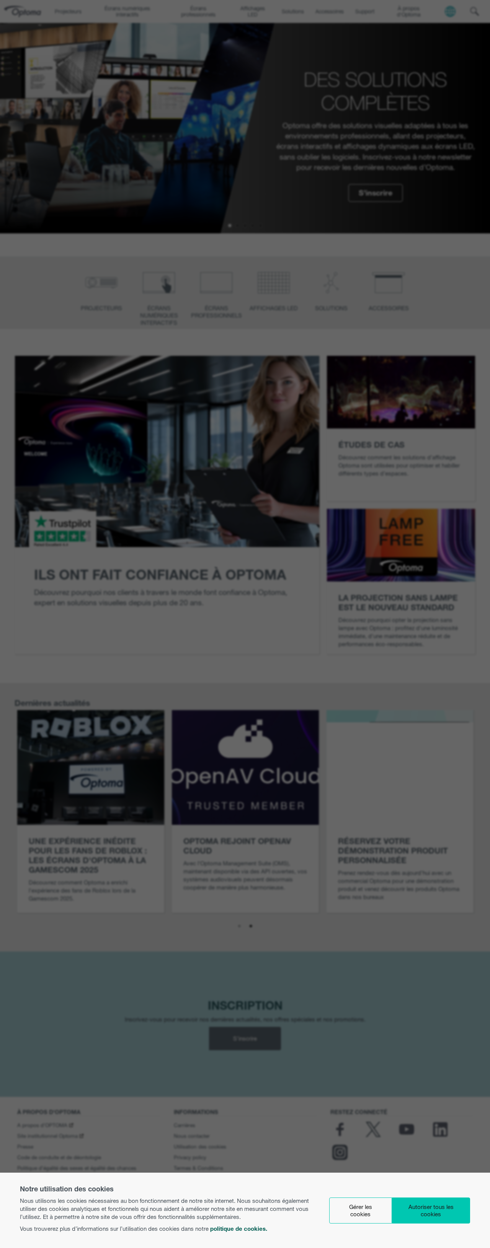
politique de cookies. (238, 1228)
